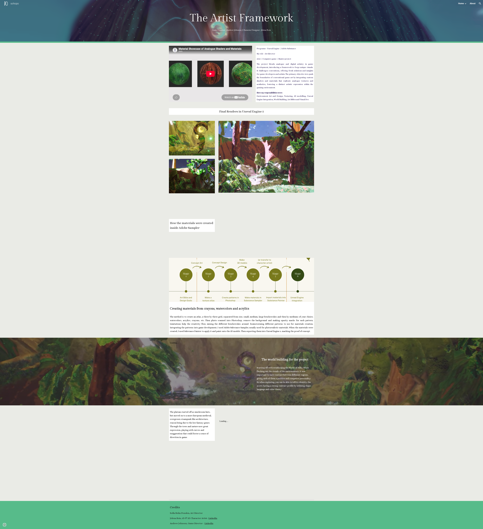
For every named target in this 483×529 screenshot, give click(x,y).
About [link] (472, 3)
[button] (480, 4)
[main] (241, 18)
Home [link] (461, 3)
